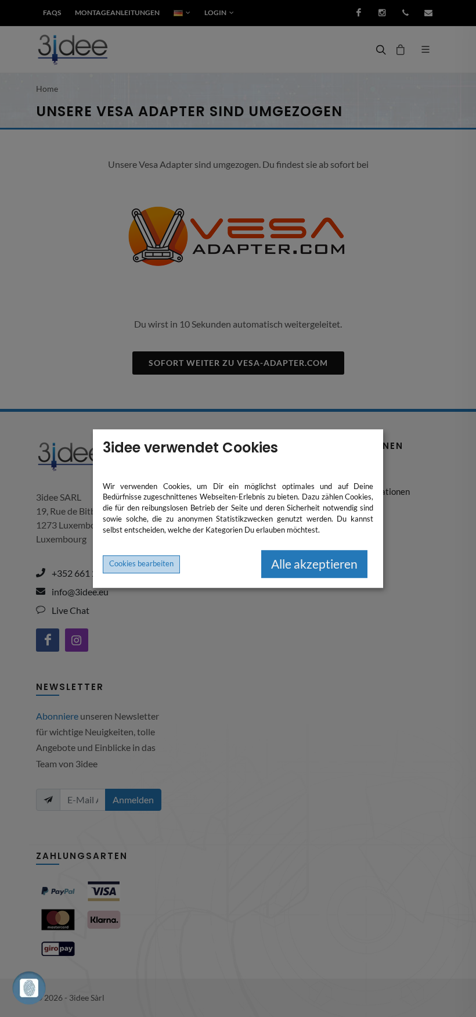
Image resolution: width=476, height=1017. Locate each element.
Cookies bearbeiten (141, 563)
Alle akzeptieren (314, 564)
